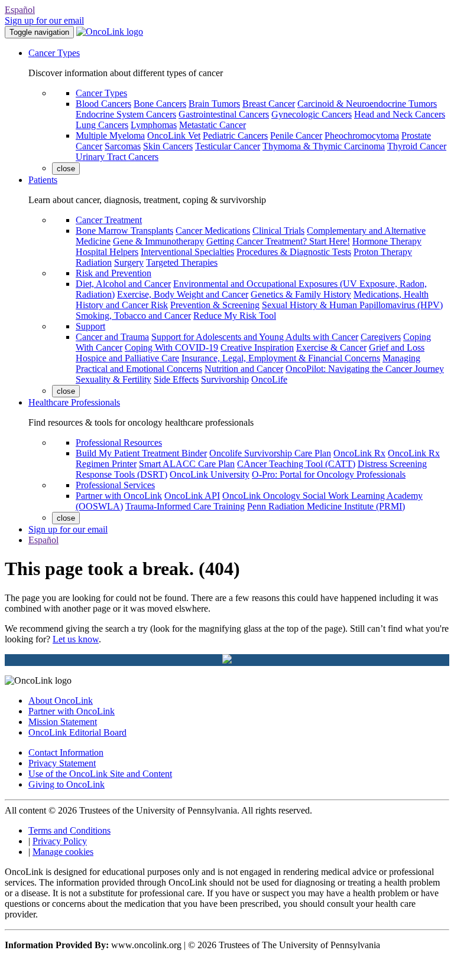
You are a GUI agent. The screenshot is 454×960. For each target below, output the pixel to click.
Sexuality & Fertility (113, 379)
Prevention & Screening (215, 305)
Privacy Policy (60, 841)
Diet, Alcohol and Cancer (123, 284)
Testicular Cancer (227, 146)
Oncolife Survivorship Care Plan (270, 453)
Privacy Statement (62, 763)
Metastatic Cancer (212, 125)
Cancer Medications (213, 231)
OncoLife (269, 379)
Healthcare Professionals (74, 402)
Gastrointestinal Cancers (224, 114)
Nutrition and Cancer (244, 369)
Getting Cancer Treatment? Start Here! (278, 241)
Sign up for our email (44, 20)
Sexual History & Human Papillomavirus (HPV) (352, 305)
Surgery (129, 262)
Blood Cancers (103, 104)
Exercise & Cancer (331, 347)
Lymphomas (154, 125)
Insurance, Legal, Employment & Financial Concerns (280, 358)
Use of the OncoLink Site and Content (100, 774)
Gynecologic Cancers (311, 114)
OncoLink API (192, 496)
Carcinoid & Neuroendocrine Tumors (367, 104)
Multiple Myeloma (110, 135)
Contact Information (65, 752)
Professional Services (115, 485)
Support (90, 326)
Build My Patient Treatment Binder (141, 453)
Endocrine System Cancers (126, 114)
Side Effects (176, 379)
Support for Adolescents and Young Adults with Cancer (254, 337)
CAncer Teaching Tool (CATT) (296, 464)
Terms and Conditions (69, 830)
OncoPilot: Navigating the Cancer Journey (365, 369)
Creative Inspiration (257, 347)
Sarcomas (123, 146)
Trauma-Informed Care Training (185, 506)
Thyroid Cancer (416, 146)
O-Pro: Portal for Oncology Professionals (329, 474)
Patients (42, 180)
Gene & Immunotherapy (158, 241)
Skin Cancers (168, 146)
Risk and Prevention (113, 273)
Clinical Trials (278, 231)
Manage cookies (63, 852)
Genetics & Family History (301, 294)
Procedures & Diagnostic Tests (293, 252)
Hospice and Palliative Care (127, 358)
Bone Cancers (160, 104)
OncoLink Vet (173, 135)
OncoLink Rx (359, 453)
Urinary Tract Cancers (117, 157)
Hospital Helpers (107, 252)
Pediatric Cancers (235, 135)
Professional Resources (119, 442)
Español (20, 10)
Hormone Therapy (386, 241)
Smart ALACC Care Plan (187, 464)
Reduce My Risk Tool (234, 316)
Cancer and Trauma (112, 337)
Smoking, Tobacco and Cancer (133, 316)
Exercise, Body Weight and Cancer (182, 294)
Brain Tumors (214, 104)
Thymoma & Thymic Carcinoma (323, 146)
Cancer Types (54, 53)
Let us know (76, 639)
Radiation (94, 262)
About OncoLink (60, 700)
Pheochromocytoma (362, 135)
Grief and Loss (396, 347)
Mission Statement (62, 722)
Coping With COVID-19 (171, 347)
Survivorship (225, 379)
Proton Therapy (383, 252)
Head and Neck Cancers (399, 114)
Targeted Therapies (182, 262)
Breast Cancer (268, 104)
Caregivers (381, 337)
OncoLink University (209, 474)
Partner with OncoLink (119, 496)
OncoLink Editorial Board (77, 732)
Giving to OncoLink (66, 784)
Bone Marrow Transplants (124, 231)
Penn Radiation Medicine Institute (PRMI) (326, 506)
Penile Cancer (296, 135)
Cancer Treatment (109, 220)
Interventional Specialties (187, 252)
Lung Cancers (102, 125)
